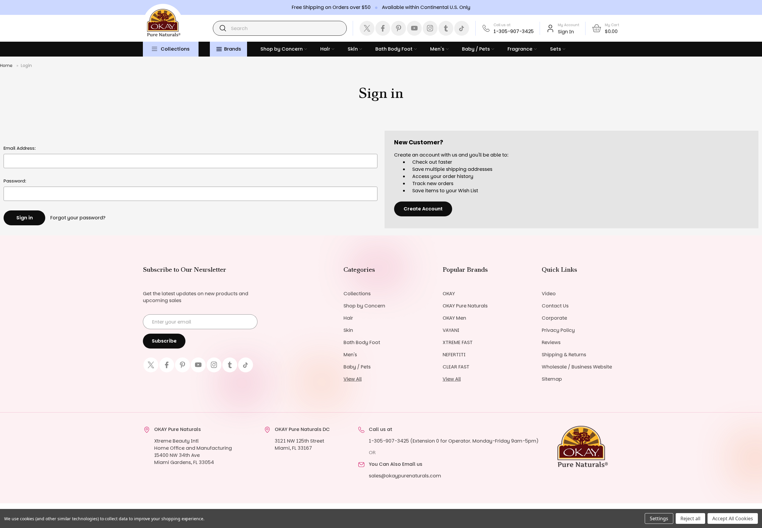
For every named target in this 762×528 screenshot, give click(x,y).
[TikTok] (461, 28)
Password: (15, 181)
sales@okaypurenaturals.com (405, 475)
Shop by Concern (281, 49)
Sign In (566, 31)
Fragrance (520, 49)
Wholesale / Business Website (577, 366)
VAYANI (451, 330)
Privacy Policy (558, 330)
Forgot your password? (77, 217)
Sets (555, 49)
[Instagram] (430, 28)
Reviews (551, 342)
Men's (437, 49)
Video (549, 293)
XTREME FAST (458, 342)
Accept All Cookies (732, 518)
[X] (367, 28)
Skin (353, 49)
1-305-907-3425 (514, 31)
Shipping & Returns (564, 354)
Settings (659, 518)
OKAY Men (454, 318)
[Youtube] (414, 28)
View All (352, 379)
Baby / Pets (476, 49)
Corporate (554, 318)
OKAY (449, 293)
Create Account (423, 208)
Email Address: (20, 148)
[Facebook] (382, 28)
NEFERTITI (454, 354)
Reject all (690, 518)
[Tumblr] (445, 28)
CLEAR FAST (456, 366)
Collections (175, 49)
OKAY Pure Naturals (465, 305)
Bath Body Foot (394, 49)
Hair (325, 49)
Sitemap (552, 379)
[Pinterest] (398, 28)
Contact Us (555, 305)
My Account (568, 24)
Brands (232, 49)
